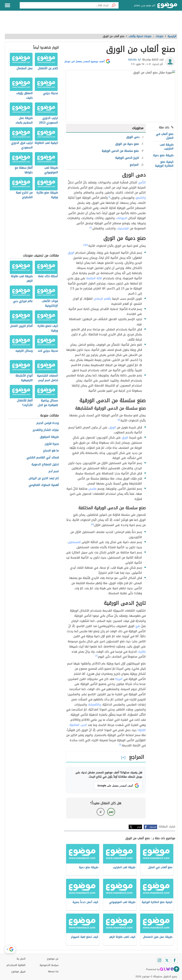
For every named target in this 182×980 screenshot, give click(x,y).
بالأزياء (142, 651)
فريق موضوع (18, 971)
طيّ (137, 626)
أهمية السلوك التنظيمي (44, 485)
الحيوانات (121, 218)
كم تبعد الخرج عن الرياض (44, 478)
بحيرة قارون (52, 444)
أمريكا (118, 679)
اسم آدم (54, 471)
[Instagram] (159, 960)
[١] (109, 197)
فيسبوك (152, 827)
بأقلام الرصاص (102, 298)
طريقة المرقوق (49, 437)
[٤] (84, 245)
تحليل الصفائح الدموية (45, 464)
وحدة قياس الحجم (47, 423)
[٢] (91, 228)
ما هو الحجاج (51, 450)
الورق (71, 252)
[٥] (119, 420)
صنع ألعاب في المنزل (164, 136)
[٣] (86, 245)
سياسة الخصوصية (49, 965)
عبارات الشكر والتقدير (46, 430)
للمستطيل (74, 542)
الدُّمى (142, 182)
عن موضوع (52, 958)
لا (100, 812)
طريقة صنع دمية (163, 155)
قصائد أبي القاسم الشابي (42, 457)
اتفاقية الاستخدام (16, 965)
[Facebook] (174, 960)
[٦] (96, 656)
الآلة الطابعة (94, 278)
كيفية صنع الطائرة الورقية (164, 163)
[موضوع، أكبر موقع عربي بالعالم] (167, 5)
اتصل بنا (21, 958)
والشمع (141, 197)
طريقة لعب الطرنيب (166, 146)
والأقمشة (95, 704)
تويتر (139, 827)
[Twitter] (167, 960)
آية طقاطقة (134, 59)
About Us (53, 971)
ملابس (92, 488)
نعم (111, 812)
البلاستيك (123, 228)
